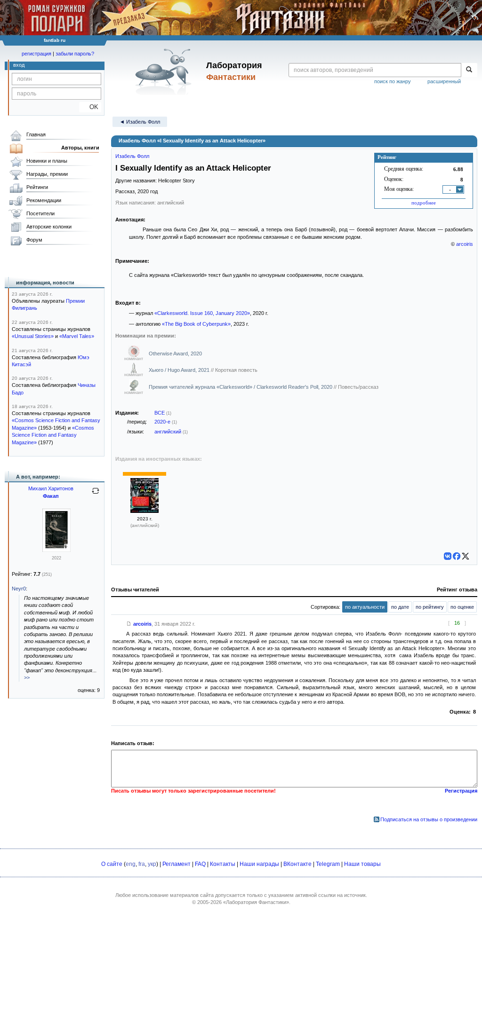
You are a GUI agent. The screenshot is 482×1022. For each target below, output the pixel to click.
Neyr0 (19, 588)
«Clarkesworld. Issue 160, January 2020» (202, 313)
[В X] (465, 556)
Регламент (176, 864)
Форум (34, 240)
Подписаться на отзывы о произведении (428, 819)
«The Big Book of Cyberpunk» (196, 324)
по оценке (462, 607)
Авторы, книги (80, 147)
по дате (400, 607)
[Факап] (56, 550)
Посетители (40, 213)
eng (131, 864)
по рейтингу (430, 607)
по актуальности (365, 607)
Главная (36, 134)
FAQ (200, 864)
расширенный (444, 81)
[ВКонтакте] (447, 556)
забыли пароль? (75, 53)
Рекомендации (43, 200)
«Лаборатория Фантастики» (256, 902)
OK (90, 106)
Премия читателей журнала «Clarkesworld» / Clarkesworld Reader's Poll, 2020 (241, 387)
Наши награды (259, 864)
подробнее (423, 202)
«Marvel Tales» (76, 336)
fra (141, 864)
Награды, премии (47, 174)
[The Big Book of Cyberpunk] (144, 511)
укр (152, 864)
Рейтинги (37, 187)
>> (27, 677)
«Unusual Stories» (33, 336)
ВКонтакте (297, 864)
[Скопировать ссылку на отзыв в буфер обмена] (129, 624)
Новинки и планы (46, 161)
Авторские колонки (49, 226)
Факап (51, 496)
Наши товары (362, 864)
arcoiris (464, 244)
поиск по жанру (392, 81)
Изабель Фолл (132, 156)
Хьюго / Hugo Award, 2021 (180, 370)
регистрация (36, 53)
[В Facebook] (456, 556)
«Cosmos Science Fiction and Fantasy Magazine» (53, 435)
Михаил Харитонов (50, 488)
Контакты (222, 864)
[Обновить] (95, 494)
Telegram (328, 864)
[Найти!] (469, 70)
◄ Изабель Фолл (140, 122)
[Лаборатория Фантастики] (165, 71)
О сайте (111, 864)
